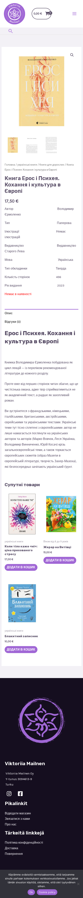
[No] (78, 884)
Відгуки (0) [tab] (13, 322)
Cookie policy (47, 892)
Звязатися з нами (17, 819)
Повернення (14, 854)
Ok (31, 892)
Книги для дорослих (51, 164)
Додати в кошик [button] (21, 567)
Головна (10, 164)
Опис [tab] (9, 313)
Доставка (11, 848)
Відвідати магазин (18, 813)
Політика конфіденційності (24, 842)
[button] (11, 31)
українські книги (27, 164)
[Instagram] (9, 793)
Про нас (10, 824)
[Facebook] (20, 793)
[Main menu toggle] (74, 13)
